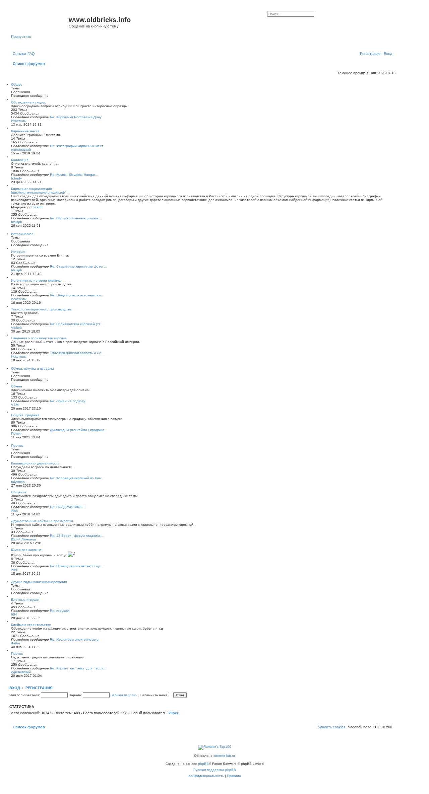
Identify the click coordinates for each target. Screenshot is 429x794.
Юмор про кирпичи (26, 550)
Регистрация (39, 688)
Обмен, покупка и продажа (32, 368)
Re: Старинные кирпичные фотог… (78, 266)
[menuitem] (31, 54)
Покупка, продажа (25, 415)
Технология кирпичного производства (41, 309)
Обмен (16, 386)
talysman (18, 482)
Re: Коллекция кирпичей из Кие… (77, 478)
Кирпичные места (25, 131)
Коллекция (19, 160)
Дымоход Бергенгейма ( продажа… (79, 430)
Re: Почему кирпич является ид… (77, 566)
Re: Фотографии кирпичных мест (76, 146)
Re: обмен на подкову (67, 401)
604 (14, 614)
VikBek (16, 328)
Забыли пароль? (124, 695)
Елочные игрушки (25, 599)
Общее (16, 84)
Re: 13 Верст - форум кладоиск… (77, 535)
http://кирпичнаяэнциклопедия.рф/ (38, 192)
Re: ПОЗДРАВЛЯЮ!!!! (67, 507)
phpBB (203, 764)
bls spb (37, 207)
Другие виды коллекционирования (39, 582)
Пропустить (21, 36)
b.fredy (16, 178)
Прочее (17, 445)
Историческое (22, 234)
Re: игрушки (59, 610)
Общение (18, 492)
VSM (14, 405)
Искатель (18, 121)
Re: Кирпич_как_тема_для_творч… (78, 668)
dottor (15, 643)
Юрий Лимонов (23, 539)
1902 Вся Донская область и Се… (77, 353)
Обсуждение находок (28, 102)
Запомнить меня (154, 695)
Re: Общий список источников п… (77, 295)
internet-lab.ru (224, 755)
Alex (14, 510)
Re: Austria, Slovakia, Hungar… (74, 174)
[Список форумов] (40, 21)
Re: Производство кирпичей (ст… (77, 324)
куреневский (21, 149)
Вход (14, 688)
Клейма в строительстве (31, 625)
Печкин (16, 433)
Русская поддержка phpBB (214, 770)
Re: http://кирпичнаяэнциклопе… (76, 218)
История (17, 252)
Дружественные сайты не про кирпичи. (42, 521)
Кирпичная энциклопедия (31, 189)
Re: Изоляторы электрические (74, 639)
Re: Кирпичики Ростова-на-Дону (76, 117)
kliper (173, 713)
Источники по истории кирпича (36, 280)
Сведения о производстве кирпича (39, 338)
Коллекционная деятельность (35, 463)
